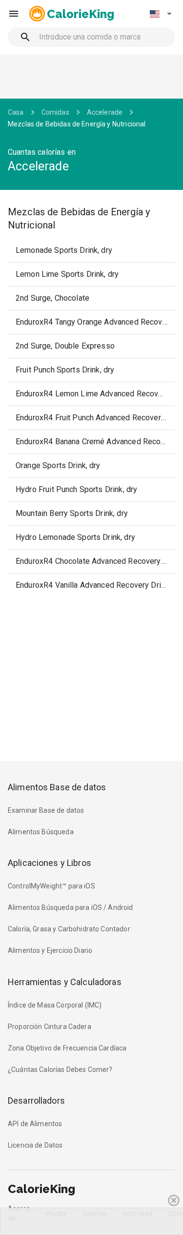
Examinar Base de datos (46, 810)
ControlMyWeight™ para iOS (51, 886)
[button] (160, 13)
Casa (16, 112)
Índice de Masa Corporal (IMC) (55, 1005)
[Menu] (13, 13)
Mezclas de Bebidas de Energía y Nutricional (76, 124)
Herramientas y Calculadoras (65, 982)
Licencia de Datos (35, 1145)
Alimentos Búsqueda (41, 832)
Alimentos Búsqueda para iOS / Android (70, 907)
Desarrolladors (36, 1100)
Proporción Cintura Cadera (49, 1026)
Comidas (55, 112)
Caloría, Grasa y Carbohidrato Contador (69, 929)
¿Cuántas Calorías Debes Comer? (60, 1069)
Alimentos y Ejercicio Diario (50, 950)
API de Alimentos (35, 1124)
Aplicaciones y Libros (49, 863)
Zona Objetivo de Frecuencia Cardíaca (67, 1048)
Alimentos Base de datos (57, 787)
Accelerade (105, 112)
